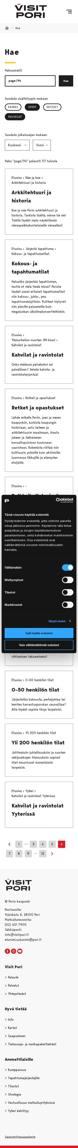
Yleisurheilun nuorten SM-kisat (34, 340)
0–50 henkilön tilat (35, 690)
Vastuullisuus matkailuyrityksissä (31, 1103)
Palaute (12, 977)
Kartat (12, 1028)
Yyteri (29, 791)
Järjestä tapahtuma (40, 249)
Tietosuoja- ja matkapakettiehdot (31, 1044)
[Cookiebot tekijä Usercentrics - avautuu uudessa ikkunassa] (56, 500)
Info (10, 1019)
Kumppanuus (16, 1070)
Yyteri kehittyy (18, 1111)
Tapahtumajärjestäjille (23, 1078)
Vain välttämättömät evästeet (39, 644)
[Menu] (69, 11)
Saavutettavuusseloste (20, 1137)
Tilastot (13, 1086)
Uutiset (52, 107)
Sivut (34, 107)
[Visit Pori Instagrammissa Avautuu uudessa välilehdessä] (13, 951)
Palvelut (15, 116)
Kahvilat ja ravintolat (38, 355)
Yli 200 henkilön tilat (38, 742)
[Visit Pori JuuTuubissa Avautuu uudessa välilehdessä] (19, 951)
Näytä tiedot (57, 621)
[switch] (67, 580)
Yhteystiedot (16, 994)
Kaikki (13, 107)
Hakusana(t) (13, 70)
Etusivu (17, 178)
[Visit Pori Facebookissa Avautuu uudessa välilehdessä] (7, 951)
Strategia (14, 1094)
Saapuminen (16, 1036)
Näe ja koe (33, 178)
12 (42, 853)
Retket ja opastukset (38, 407)
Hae (66, 81)
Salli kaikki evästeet (39, 633)
